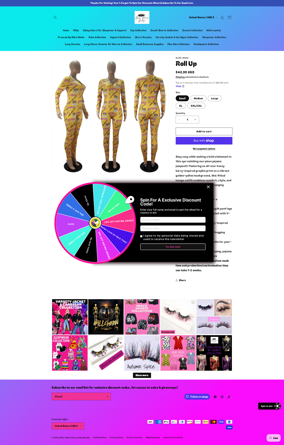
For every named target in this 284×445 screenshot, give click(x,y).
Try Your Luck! (173, 246)
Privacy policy (116, 437)
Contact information (173, 437)
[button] (55, 17)
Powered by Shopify (80, 437)
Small (182, 98)
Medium (198, 98)
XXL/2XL (196, 105)
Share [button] (182, 280)
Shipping (180, 76)
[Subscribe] (107, 396)
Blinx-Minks (65, 437)
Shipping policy (153, 437)
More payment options (204, 148)
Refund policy (100, 437)
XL (180, 105)
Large (214, 98)
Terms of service (134, 437)
